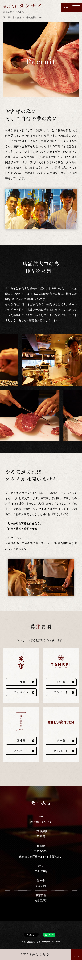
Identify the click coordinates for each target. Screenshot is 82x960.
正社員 (21, 682)
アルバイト (21, 692)
